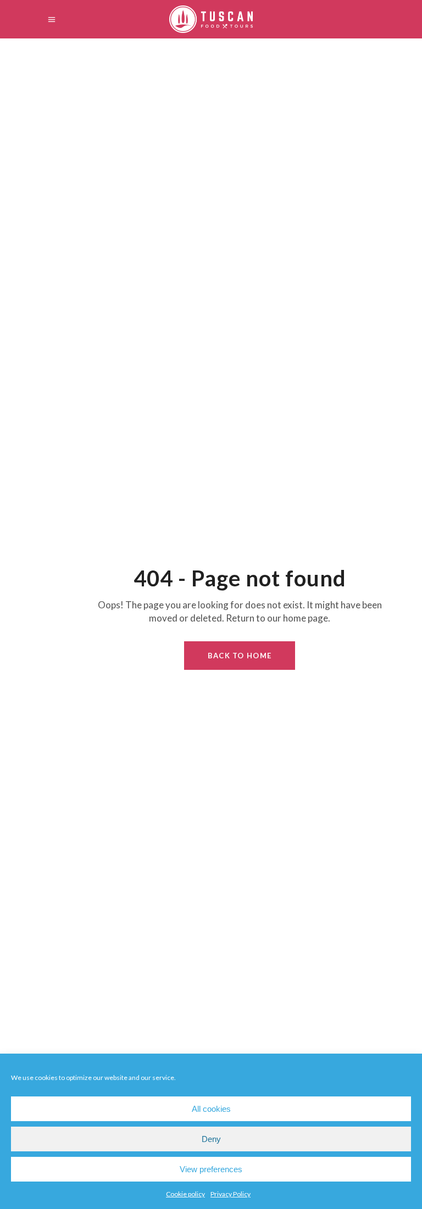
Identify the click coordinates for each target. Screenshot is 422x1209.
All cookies (211, 1108)
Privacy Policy (230, 1194)
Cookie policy (185, 1194)
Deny (211, 1139)
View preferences (211, 1169)
